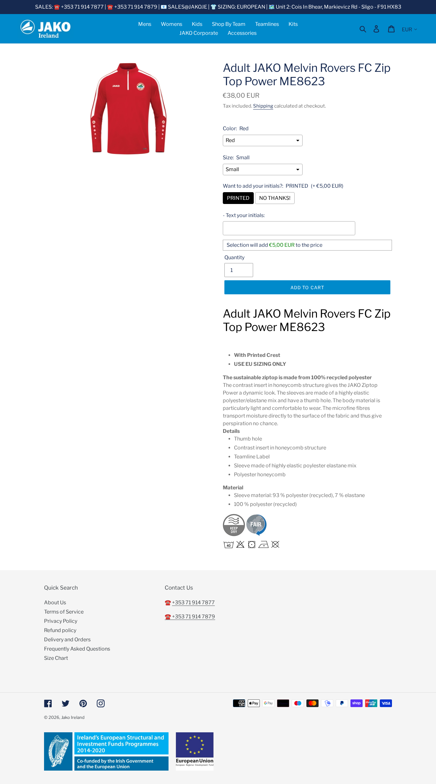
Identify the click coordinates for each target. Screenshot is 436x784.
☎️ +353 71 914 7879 (190, 617)
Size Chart (56, 658)
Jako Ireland (73, 717)
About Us (55, 602)
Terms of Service (64, 612)
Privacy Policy (60, 621)
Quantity (234, 257)
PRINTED (238, 198)
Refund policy (60, 630)
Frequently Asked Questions (77, 649)
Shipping (263, 106)
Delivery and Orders (67, 640)
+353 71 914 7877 (193, 602)
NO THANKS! (274, 198)
